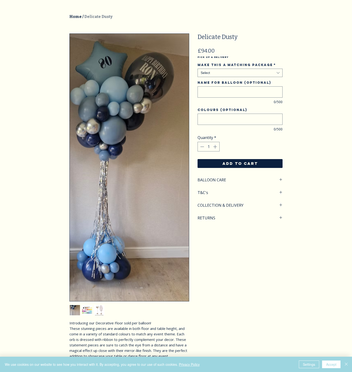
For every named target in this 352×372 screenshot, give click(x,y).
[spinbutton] (208, 146)
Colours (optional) (222, 110)
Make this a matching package (237, 65)
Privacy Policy (189, 364)
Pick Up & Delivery (213, 57)
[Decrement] (201, 146)
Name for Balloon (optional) (234, 82)
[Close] (346, 364)
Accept (331, 364)
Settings (309, 364)
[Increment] (215, 146)
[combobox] (240, 73)
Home (75, 16)
